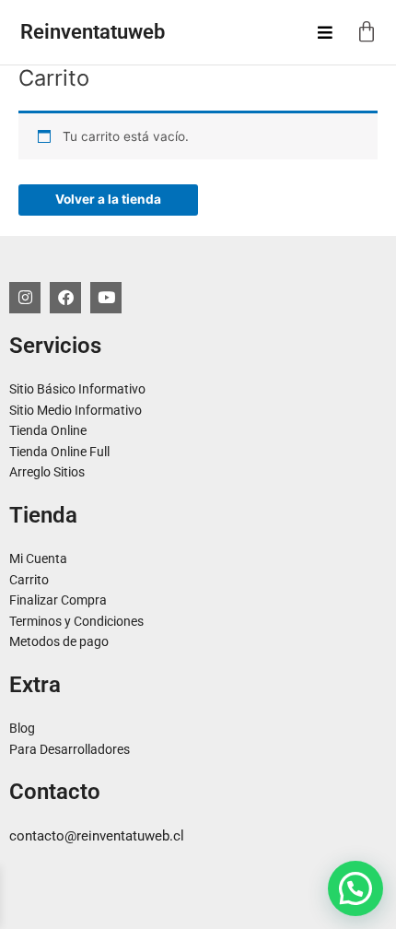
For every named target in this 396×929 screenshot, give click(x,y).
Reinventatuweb (92, 31)
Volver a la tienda (108, 199)
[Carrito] (366, 32)
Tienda (43, 515)
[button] (355, 888)
